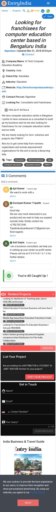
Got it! (28, 502)
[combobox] (6, 412)
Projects (17, 10)
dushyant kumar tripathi (26, 203)
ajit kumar (18, 188)
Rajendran (10, 50)
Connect (28, 54)
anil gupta (18, 242)
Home (5, 10)
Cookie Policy (37, 492)
